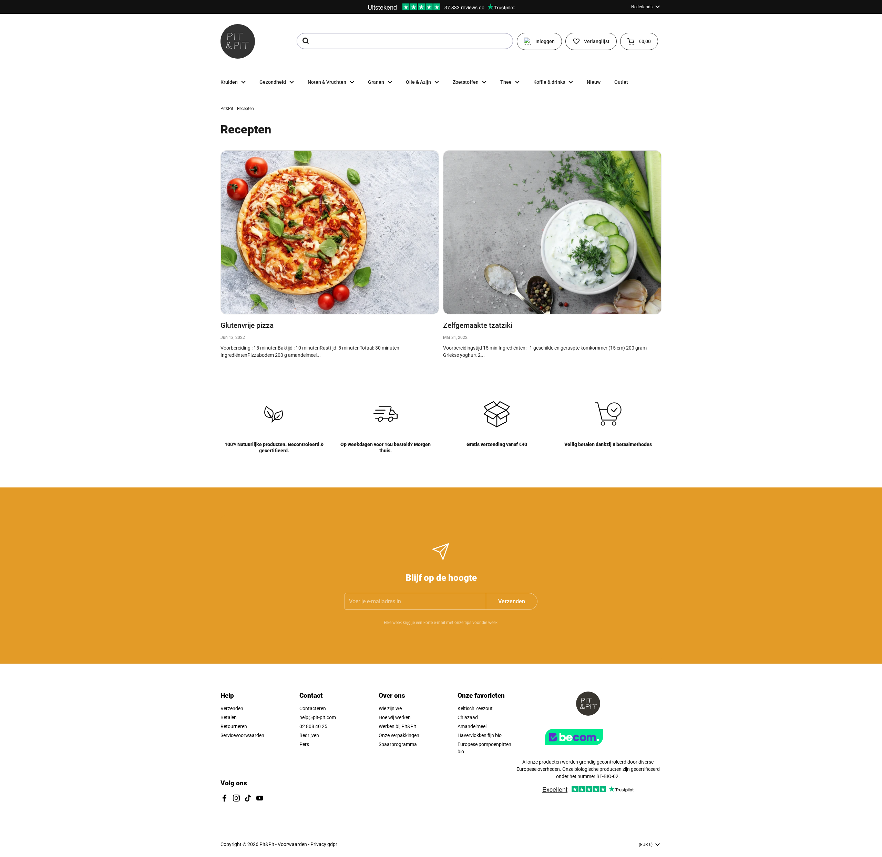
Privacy (318, 844)
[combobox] (405, 41)
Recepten (245, 108)
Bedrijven (309, 735)
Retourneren (233, 726)
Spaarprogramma (398, 744)
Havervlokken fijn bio (480, 735)
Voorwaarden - (294, 844)
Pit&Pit (226, 108)
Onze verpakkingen (399, 735)
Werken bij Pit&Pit (397, 726)
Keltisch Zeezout (475, 708)
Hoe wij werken (395, 717)
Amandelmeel (472, 726)
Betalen (228, 717)
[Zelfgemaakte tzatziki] (552, 232)
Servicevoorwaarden (242, 735)
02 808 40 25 (313, 726)
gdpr (332, 844)
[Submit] (305, 41)
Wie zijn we (390, 708)
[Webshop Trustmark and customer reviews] (588, 747)
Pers (304, 744)
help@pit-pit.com (317, 717)
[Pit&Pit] (237, 41)
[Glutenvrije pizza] (329, 232)
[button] (639, 41)
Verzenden (231, 708)
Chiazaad (468, 717)
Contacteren (312, 708)
